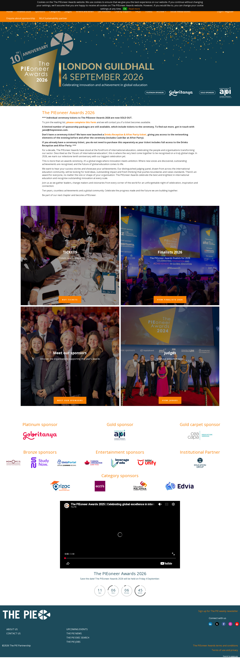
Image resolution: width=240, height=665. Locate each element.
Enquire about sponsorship (20, 18)
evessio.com (234, 656)
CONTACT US (13, 633)
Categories (55, 11)
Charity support (123, 11)
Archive (161, 11)
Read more (134, 8)
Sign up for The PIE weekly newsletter (218, 611)
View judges (170, 400)
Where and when (85, 11)
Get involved (104, 11)
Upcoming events (77, 629)
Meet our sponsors (70, 352)
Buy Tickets (70, 300)
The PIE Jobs (73, 641)
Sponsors (40, 11)
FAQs (138, 11)
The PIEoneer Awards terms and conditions (215, 645)
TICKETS (70, 252)
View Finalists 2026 (170, 300)
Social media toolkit (180, 11)
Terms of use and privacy (225, 650)
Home (9, 11)
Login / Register (225, 11)
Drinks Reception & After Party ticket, (125, 134)
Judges (68, 11)
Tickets (148, 11)
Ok (124, 8)
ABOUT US (12, 629)
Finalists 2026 (24, 11)
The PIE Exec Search (77, 637)
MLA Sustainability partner (53, 18)
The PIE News (74, 633)
